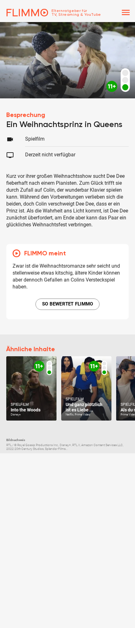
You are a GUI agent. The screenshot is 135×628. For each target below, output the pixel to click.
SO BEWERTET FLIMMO (67, 304)
